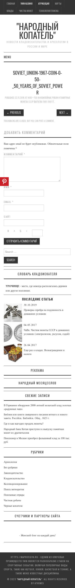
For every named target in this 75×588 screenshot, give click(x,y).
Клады (10, 11)
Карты (58, 3)
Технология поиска (48, 11)
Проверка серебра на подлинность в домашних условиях (43, 311)
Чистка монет (26, 11)
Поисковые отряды (14, 494)
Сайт (7, 216)
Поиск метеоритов (14, 489)
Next (63, 112)
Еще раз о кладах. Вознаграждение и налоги (44, 352)
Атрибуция (43, 3)
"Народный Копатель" (37, 30)
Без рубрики (10, 467)
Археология (10, 462)
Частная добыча (12, 500)
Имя (8, 187)
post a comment (46, 121)
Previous (14, 112)
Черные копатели (13, 505)
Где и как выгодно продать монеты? (23, 423)
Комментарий (14, 154)
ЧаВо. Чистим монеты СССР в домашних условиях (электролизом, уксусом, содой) (47, 332)
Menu (7, 57)
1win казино (27, 3)
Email (9, 202)
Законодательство (13, 473)
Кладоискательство (14, 478)
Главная (11, 3)
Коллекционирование (15, 484)
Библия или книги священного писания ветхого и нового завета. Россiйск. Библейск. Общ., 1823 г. (35, 416)
